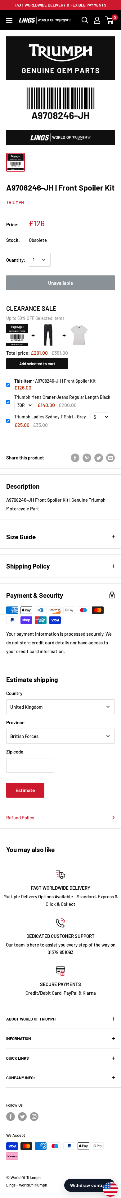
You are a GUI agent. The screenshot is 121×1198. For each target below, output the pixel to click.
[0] (110, 20)
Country (14, 693)
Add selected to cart (37, 363)
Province (15, 722)
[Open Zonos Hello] (107, 1186)
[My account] (97, 20)
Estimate (25, 790)
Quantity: (15, 260)
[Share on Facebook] (75, 457)
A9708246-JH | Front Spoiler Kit (55, 381)
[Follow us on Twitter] (22, 1116)
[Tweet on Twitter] (98, 457)
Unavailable (60, 283)
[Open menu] (9, 20)
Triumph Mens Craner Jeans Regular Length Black (62, 397)
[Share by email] (110, 457)
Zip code (14, 751)
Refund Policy (20, 817)
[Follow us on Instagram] (34, 1116)
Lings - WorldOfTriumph (26, 1184)
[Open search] (85, 20)
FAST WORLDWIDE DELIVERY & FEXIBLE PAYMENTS (60, 4)
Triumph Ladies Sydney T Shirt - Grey (50, 416)
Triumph (15, 202)
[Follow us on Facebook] (10, 1116)
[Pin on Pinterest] (87, 457)
